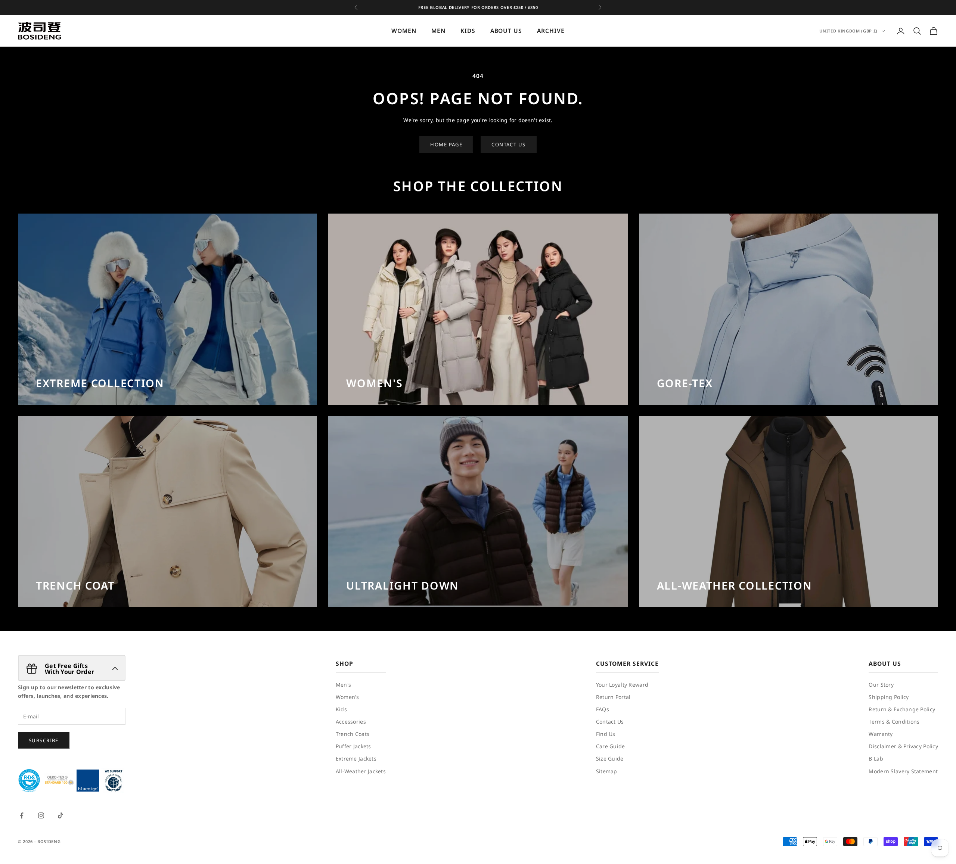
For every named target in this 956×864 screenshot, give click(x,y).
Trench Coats (352, 733)
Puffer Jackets (353, 746)
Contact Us (610, 721)
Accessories (351, 721)
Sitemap (606, 771)
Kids (341, 709)
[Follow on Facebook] (21, 815)
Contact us (508, 144)
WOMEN (403, 31)
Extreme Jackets (356, 758)
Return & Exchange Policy (902, 709)
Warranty (881, 733)
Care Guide (610, 746)
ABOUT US (506, 31)
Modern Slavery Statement (903, 771)
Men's (343, 684)
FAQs (602, 709)
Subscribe (44, 740)
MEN (438, 31)
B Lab (876, 758)
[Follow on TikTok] (60, 815)
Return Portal (613, 696)
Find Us (605, 733)
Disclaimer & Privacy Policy (903, 746)
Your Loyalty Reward (622, 684)
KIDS (467, 31)
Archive (551, 31)
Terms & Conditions (894, 721)
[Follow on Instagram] (41, 815)
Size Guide (610, 758)
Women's (347, 696)
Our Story (881, 684)
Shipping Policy (889, 696)
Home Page (446, 144)
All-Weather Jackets (361, 771)
